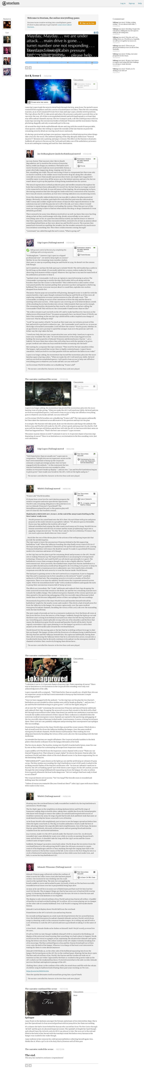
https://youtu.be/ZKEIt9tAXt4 (37, 971)
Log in (122, 3)
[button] (62, 58)
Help (140, 3)
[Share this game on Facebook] (95, 32)
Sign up (132, 3)
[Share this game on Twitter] (97, 32)
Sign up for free (88, 23)
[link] (85, 86)
